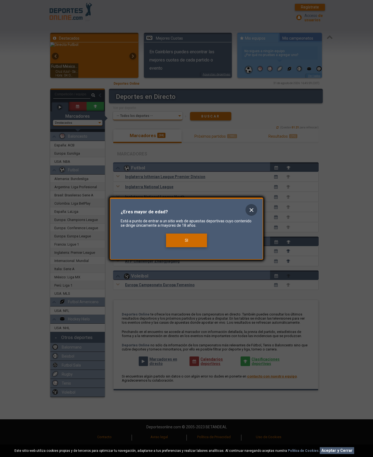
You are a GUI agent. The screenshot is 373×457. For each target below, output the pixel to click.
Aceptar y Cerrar (337, 450)
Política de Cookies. (304, 451)
